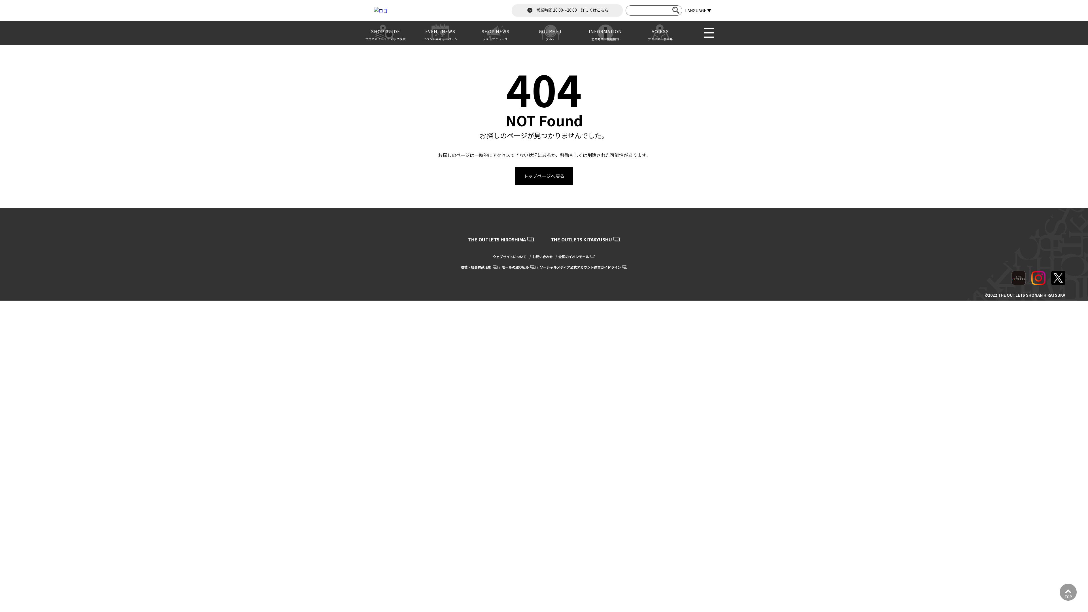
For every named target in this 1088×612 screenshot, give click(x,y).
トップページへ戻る (544, 176)
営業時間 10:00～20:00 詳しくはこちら (572, 10)
